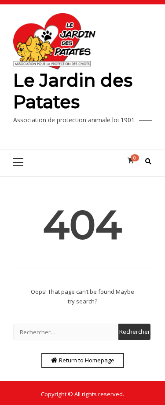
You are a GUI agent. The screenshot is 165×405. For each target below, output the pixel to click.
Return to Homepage (86, 360)
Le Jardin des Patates (72, 91)
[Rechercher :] (65, 332)
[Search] (148, 161)
